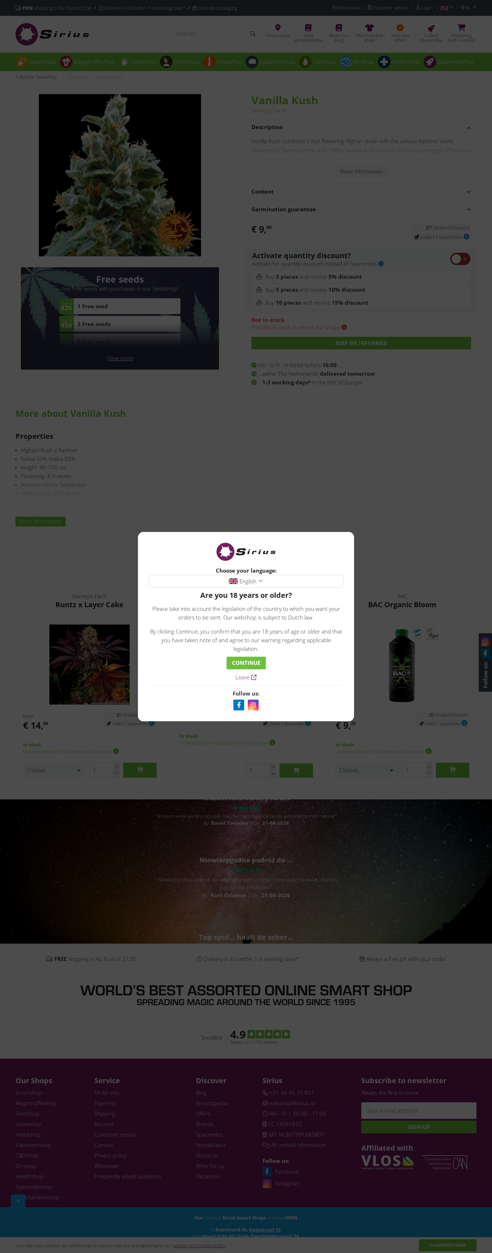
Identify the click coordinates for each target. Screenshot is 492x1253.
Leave (243, 677)
